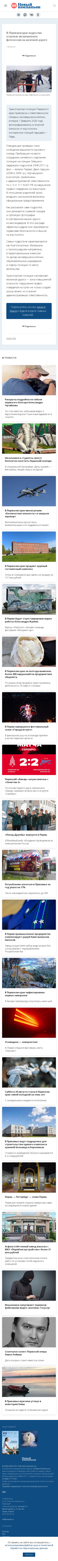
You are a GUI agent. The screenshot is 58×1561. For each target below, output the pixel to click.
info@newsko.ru (8, 1519)
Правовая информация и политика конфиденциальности (25, 1486)
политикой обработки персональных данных (31, 1547)
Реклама (5, 1531)
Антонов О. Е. (23, 1506)
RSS (3, 1534)
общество (11, 338)
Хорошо (29, 1554)
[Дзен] (18, 14)
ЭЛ (9, 1479)
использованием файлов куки (21, 1545)
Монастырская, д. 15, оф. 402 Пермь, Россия (13, 1510)
